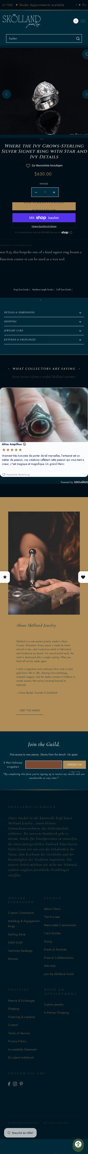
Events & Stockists (55, 949)
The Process (52, 917)
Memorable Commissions (60, 925)
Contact (13, 1025)
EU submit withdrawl (21, 1057)
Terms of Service (19, 1033)
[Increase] (54, 192)
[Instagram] (15, 1084)
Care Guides (52, 933)
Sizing (48, 941)
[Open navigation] (82, 21)
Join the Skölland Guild (59, 974)
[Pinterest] (21, 1084)
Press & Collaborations (58, 958)
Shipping (13, 1009)
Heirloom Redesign (20, 951)
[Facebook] (9, 1084)
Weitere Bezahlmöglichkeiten (44, 226)
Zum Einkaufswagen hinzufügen (44, 206)
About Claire (52, 909)
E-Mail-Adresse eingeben (13, 765)
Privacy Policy (17, 1041)
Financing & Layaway (21, 1017)
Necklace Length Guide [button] (42, 289)
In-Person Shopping (56, 1012)
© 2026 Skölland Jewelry (23, 1122)
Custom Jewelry (54, 1004)
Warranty (50, 966)
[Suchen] (78, 38)
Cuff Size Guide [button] (63, 289)
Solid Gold (15, 942)
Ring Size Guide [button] (21, 289)
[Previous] (6, 94)
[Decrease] (36, 192)
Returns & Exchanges (21, 1001)
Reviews (13, 959)
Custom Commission (21, 913)
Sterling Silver (17, 934)
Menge (44, 183)
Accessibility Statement (22, 1049)
